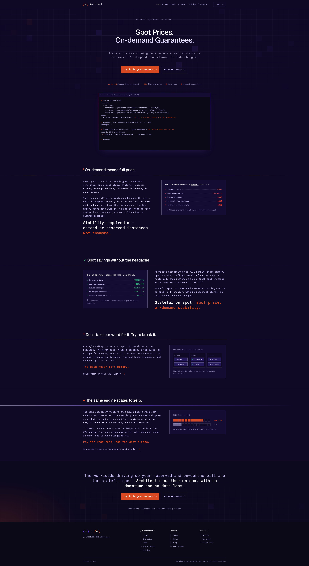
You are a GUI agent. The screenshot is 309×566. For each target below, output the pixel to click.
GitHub (205, 535)
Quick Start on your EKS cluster (104, 374)
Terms (94, 561)
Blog (175, 543)
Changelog (147, 539)
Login (220, 4)
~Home (145, 535)
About (175, 539)
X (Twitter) (208, 543)
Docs (183, 4)
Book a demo (178, 546)
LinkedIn (206, 539)
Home (158, 4)
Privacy (86, 561)
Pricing (192, 4)
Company (204, 4)
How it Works (170, 4)
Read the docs (175, 69)
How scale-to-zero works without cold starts (111, 449)
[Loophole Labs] (86, 531)
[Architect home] (92, 4)
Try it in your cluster (140, 69)
